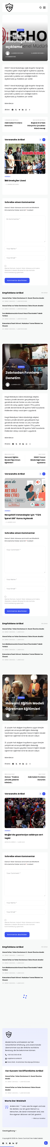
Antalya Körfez (10, 842)
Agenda (20, 30)
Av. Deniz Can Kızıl (8, 301)
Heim (7, 30)
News (13, 30)
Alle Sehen (44, 293)
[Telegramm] (19, 110)
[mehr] (29, 110)
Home (7, 367)
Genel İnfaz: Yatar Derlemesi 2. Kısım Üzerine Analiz (23, 298)
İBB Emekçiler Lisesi (15, 180)
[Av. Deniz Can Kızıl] (9, 7)
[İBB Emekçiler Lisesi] (25, 159)
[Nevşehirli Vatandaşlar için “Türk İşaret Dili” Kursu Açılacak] (25, 493)
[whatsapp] (26, 110)
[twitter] (16, 110)
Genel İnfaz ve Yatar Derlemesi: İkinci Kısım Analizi (22, 306)
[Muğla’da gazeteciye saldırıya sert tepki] (25, 813)
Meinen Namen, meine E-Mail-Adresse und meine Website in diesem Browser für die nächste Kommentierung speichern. (22, 270)
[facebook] (12, 110)
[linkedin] (22, 110)
